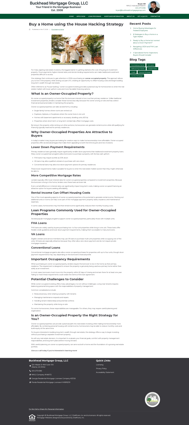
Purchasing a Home (58, 29)
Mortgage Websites (45, 418)
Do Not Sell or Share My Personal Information (46, 409)
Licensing (99, 365)
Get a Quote (142, 16)
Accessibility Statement (105, 372)
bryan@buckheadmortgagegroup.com (131, 10)
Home (71, 16)
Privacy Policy (101, 369)
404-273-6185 (140, 8)
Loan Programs (94, 16)
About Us (131, 16)
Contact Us (155, 16)
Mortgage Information (114, 16)
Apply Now (81, 16)
